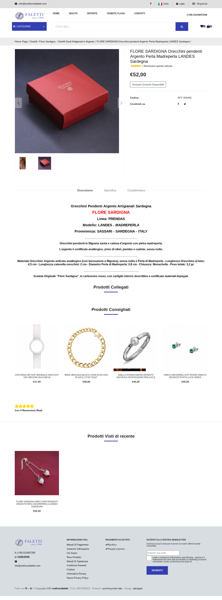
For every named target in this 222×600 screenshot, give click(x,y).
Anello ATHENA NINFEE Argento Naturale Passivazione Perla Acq (136, 376)
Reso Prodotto (74, 557)
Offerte (92, 13)
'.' (15, 452)
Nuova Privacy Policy (77, 578)
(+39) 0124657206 (26, 552)
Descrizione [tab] (85, 190)
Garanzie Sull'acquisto (78, 549)
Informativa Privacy (76, 573)
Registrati (201, 3)
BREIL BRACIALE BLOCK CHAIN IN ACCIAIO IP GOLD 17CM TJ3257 (86, 376)
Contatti (139, 13)
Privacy (189, 557)
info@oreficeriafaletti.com (33, 3)
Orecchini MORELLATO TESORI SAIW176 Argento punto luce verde (185, 376)
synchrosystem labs (112, 588)
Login (181, 3)
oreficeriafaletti (60, 588)
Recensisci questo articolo (158, 66)
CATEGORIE (23, 26)
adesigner (138, 588)
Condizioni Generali (76, 565)
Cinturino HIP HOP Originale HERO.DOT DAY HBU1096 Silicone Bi (37, 376)
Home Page (21, 41)
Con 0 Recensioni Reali (28, 410)
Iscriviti (157, 570)
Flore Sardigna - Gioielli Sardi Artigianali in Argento (67, 41)
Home (56, 13)
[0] (201, 26)
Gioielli (33, 41)
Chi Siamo (72, 553)
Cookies (71, 569)
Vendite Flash (116, 13)
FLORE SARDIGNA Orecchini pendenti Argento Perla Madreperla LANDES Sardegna (143, 41)
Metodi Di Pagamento (77, 544)
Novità (73, 13)
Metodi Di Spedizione (77, 561)
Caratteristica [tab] (136, 190)
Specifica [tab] (110, 190)
